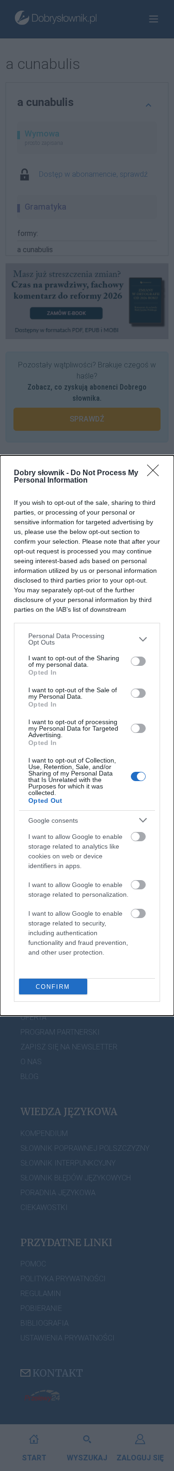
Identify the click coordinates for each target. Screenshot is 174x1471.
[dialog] (87, 735)
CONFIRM (53, 986)
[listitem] (87, 639)
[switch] (138, 661)
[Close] (156, 473)
